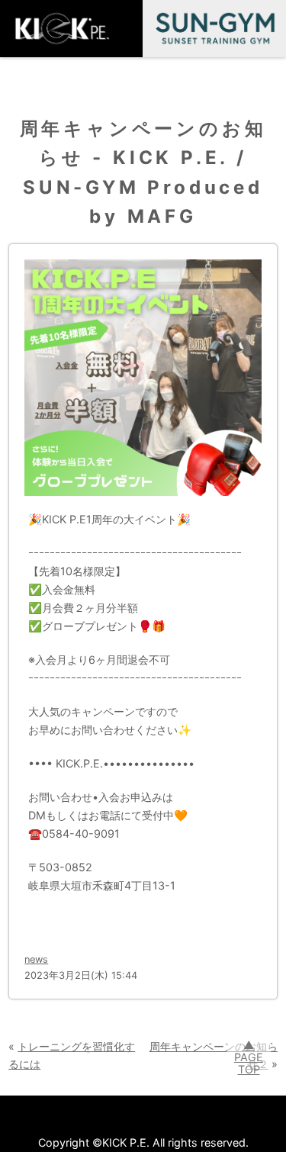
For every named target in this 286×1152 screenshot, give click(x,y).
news (36, 959)
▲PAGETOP (248, 1057)
